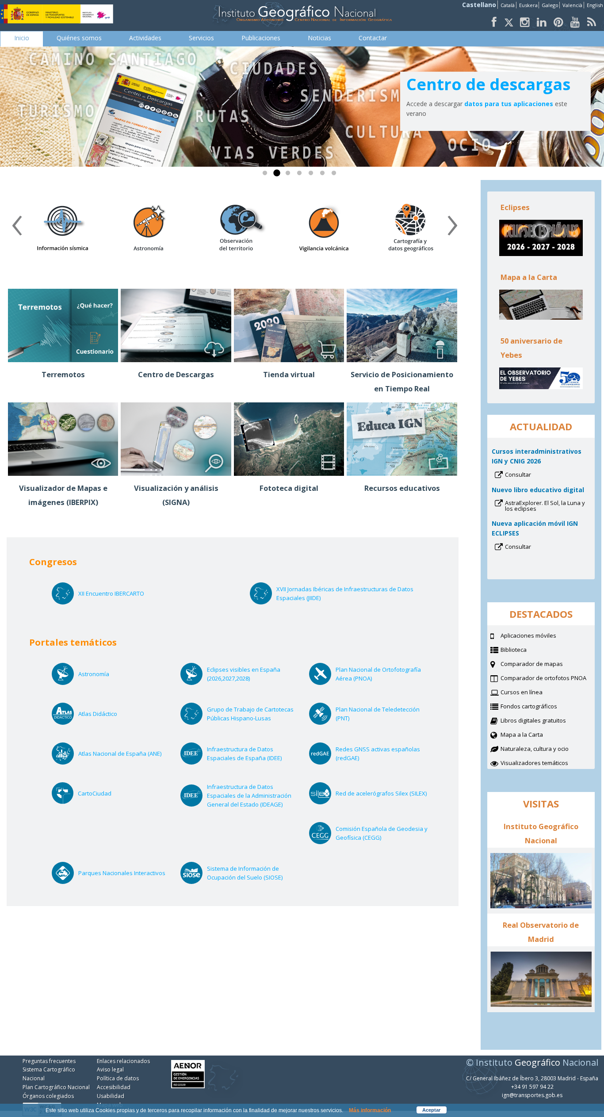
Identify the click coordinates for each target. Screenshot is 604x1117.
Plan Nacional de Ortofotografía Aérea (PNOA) (378, 674)
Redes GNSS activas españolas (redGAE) (378, 753)
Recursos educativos (402, 488)
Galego (550, 5)
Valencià (572, 5)
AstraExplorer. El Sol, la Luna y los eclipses (545, 506)
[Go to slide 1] (266, 175)
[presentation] (17, 228)
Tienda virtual (289, 374)
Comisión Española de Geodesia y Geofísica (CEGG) (382, 833)
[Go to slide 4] (301, 175)
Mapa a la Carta (533, 735)
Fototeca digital (289, 488)
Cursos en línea (533, 693)
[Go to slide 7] (335, 175)
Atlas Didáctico (109, 713)
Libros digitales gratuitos (533, 720)
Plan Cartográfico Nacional (56, 1087)
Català (508, 5)
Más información (370, 1110)
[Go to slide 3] (289, 175)
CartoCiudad (106, 793)
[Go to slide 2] (278, 175)
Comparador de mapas (543, 664)
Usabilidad (110, 1096)
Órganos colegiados (48, 1096)
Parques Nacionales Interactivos (126, 872)
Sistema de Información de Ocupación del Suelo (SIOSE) (254, 873)
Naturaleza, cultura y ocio (546, 749)
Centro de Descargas (176, 374)
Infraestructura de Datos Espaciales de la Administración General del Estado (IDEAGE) (254, 796)
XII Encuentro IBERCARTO (111, 593)
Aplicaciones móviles (528, 635)
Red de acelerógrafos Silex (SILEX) (383, 793)
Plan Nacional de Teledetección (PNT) (378, 714)
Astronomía (105, 673)
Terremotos (63, 374)
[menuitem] (21, 38)
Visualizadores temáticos (534, 763)
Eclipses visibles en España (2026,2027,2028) (243, 674)
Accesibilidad (113, 1087)
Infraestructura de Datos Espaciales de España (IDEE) (254, 753)
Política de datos (118, 1078)
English (595, 5)
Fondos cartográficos (540, 707)
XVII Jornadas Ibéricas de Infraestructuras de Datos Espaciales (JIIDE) (344, 593)
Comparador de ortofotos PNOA (548, 678)
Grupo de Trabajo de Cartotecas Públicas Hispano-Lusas (250, 714)
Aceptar (431, 1110)
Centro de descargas (488, 84)
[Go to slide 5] (312, 175)
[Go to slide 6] (324, 175)
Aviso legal (110, 1069)
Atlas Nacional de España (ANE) (126, 753)
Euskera (528, 5)
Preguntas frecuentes (49, 1061)
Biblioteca (525, 650)
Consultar (529, 475)
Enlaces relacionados (123, 1061)
